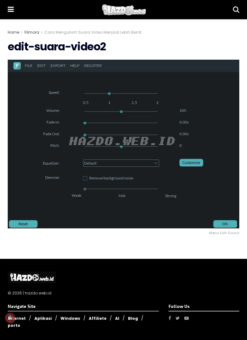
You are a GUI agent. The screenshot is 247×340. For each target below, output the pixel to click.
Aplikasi (43, 318)
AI (117, 318)
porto (14, 325)
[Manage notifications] (10, 318)
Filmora (31, 32)
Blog (133, 318)
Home (13, 32)
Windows (70, 318)
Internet (17, 318)
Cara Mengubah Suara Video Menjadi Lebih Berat (93, 32)
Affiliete (97, 318)
